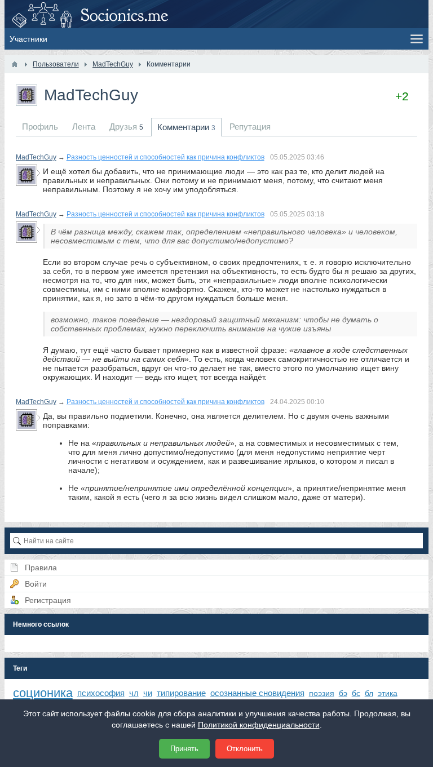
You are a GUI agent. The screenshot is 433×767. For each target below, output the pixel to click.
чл (134, 693)
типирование (181, 693)
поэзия (321, 693)
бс (356, 693)
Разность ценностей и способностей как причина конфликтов (165, 157)
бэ (343, 693)
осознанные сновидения (257, 693)
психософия (101, 693)
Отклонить (245, 748)
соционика (43, 693)
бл (369, 693)
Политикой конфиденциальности (259, 724)
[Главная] (14, 64)
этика (387, 693)
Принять (184, 748)
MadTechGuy (36, 157)
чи (147, 693)
